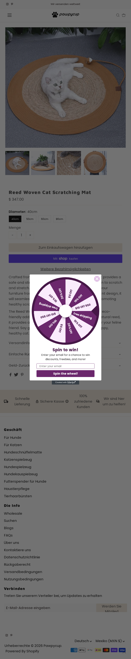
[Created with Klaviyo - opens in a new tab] (65, 382)
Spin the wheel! (65, 373)
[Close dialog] (97, 279)
